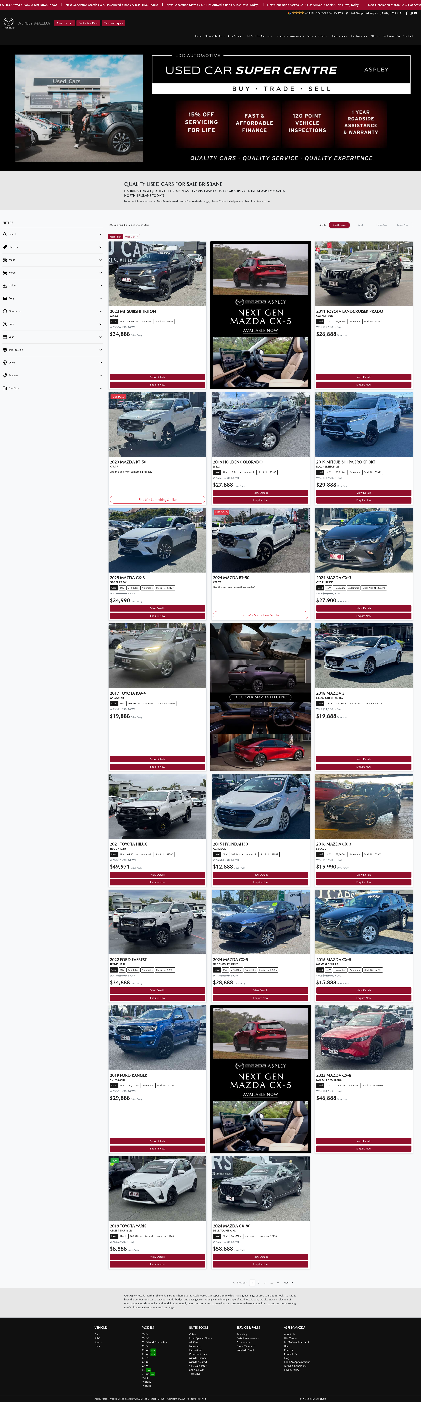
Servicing (242, 1334)
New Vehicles (214, 36)
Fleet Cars (338, 36)
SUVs (97, 1338)
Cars (97, 1334)
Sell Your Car (392, 36)
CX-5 (145, 1346)
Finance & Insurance (289, 36)
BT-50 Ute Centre (258, 36)
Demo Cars (195, 1350)
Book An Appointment (297, 1361)
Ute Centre (290, 1338)
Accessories (243, 1342)
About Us (289, 1334)
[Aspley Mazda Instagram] (412, 13)
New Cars (194, 1346)
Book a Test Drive (88, 23)
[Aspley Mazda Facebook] (407, 13)
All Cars (193, 1342)
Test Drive (194, 1373)
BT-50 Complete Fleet (296, 1342)
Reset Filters (116, 236)
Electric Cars (359, 36)
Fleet (287, 1346)
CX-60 (145, 1354)
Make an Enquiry (113, 23)
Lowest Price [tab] (402, 225)
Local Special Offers (200, 1338)
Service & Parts (317, 36)
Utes (97, 1346)
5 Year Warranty (246, 1346)
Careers (288, 1350)
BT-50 (145, 1373)
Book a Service (64, 23)
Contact (408, 36)
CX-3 (145, 1334)
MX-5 (145, 1377)
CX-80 (145, 1361)
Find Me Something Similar (157, 500)
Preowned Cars (198, 1354)
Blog (286, 1358)
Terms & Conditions (295, 1365)
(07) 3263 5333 (393, 13)
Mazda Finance (198, 1358)
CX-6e (145, 1350)
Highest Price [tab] (381, 225)
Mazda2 (146, 1381)
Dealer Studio (319, 1398)
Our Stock (234, 36)
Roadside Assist (245, 1350)
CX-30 (145, 1338)
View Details (157, 377)
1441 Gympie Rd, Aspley (363, 13)
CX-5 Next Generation (155, 1342)
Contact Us (290, 1354)
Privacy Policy (291, 1369)
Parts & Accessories (248, 1338)
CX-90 (145, 1365)
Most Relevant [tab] (339, 225)
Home (198, 36)
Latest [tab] (360, 225)
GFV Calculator (197, 1365)
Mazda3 (146, 1385)
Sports (98, 1342)
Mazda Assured (198, 1361)
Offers (374, 36)
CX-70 (145, 1358)
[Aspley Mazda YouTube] (416, 13)
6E (143, 1369)
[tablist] (371, 225)
